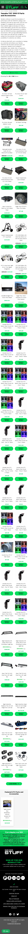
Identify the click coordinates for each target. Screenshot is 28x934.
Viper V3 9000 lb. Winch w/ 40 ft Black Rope (7, 208)
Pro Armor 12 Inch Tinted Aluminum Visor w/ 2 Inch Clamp (7, 179)
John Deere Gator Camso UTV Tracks (14, 903)
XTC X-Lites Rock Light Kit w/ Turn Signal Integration (7, 267)
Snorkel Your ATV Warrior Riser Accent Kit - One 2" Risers (7, 528)
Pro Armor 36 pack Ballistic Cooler (7, 123)
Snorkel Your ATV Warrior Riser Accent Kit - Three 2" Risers (21, 326)
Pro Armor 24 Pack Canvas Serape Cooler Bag (7, 95)
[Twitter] (18, 914)
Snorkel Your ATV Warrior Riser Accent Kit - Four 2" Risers (21, 614)
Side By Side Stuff (12, 920)
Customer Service (14, 893)
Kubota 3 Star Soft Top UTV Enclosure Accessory (14, 907)
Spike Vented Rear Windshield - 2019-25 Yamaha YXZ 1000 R (7, 813)
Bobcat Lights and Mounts (14, 901)
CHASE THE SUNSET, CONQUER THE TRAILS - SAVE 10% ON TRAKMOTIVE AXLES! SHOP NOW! (14, 2)
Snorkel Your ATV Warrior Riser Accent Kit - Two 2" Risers (21, 440)
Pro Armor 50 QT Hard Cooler (21, 94)
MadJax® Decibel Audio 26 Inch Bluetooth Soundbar (7, 151)
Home (2, 11)
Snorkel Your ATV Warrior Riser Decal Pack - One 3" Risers (21, 499)
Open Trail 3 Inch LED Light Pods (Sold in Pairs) (21, 765)
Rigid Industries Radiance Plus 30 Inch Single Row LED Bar (7, 706)
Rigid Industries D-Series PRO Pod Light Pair (7, 765)
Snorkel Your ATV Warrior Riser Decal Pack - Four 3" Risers (21, 528)
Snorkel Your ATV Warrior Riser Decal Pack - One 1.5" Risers (7, 440)
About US (14, 896)
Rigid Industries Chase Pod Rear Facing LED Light (21, 734)
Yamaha (6, 11)
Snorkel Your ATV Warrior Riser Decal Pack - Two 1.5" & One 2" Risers (7, 470)
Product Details (7, 103)
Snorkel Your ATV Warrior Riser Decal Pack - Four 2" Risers (21, 412)
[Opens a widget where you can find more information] (6, 931)
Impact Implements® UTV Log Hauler (7, 236)
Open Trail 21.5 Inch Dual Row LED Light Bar (21, 675)
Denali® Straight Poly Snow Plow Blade (7, 296)
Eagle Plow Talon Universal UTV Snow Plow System (21, 297)
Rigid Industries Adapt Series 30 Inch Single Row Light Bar (21, 706)
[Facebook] (10, 914)
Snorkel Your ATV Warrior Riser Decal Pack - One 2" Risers (21, 585)
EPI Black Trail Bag (21, 122)
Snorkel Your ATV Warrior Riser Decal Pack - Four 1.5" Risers (7, 585)
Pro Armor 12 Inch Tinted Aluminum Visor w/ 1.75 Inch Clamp (21, 151)
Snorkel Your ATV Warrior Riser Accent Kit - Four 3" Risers (21, 556)
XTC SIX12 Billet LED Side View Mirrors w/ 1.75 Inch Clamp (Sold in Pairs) (21, 268)
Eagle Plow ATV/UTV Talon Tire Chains (21, 207)
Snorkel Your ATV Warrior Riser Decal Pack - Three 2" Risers (21, 469)
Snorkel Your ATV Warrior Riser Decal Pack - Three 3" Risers (21, 354)
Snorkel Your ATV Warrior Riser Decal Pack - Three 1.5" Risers (7, 614)
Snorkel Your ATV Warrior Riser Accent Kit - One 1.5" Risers (7, 383)
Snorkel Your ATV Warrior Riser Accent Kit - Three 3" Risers (7, 326)
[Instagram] (14, 914)
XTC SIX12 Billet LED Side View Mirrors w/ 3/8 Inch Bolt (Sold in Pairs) (21, 238)
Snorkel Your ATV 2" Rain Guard (7, 555)
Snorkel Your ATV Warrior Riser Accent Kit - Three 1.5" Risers (7, 354)
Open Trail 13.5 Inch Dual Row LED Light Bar (7, 675)
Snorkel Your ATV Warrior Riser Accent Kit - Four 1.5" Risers (7, 412)
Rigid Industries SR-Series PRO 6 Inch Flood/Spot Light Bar (7, 642)
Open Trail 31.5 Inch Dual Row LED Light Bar (7, 734)
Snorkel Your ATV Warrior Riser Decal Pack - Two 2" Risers (7, 499)
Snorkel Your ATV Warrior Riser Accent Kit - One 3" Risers (21, 383)
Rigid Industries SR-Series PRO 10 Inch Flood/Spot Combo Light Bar (21, 643)
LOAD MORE (13, 783)
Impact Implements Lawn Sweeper (21, 178)
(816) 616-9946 (14, 887)
